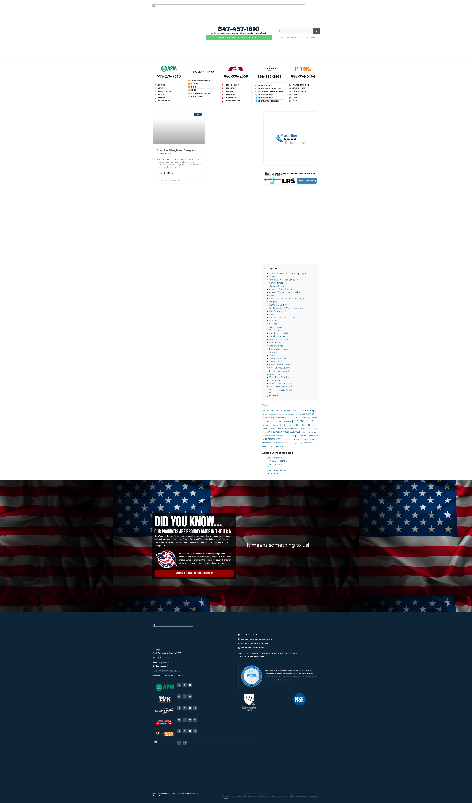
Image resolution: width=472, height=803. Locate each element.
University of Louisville (280, 383)
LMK (271, 314)
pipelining (303, 425)
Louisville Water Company (282, 317)
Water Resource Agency (281, 390)
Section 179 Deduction (280, 349)
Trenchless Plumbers (279, 377)
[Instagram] (195, 708)
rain (287, 428)
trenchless (274, 374)
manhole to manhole (291, 417)
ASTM (272, 276)
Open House (275, 327)
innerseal (290, 414)
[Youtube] (190, 685)
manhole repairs (270, 417)
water (266, 446)
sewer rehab (266, 435)
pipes (271, 428)
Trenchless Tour (277, 380)
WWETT (273, 396)
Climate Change (277, 286)
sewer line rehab (309, 432)
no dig (307, 417)
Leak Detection (274, 458)
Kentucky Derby (277, 305)
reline (292, 428)
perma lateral (285, 421)
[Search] (316, 31)
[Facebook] (179, 685)
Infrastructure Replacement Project (287, 298)
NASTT (272, 320)
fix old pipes (281, 414)
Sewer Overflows (277, 358)
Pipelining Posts (277, 336)
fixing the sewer (269, 414)
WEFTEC (273, 393)
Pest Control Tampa (277, 461)
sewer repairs (308, 435)
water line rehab (278, 446)
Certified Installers (278, 283)
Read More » (165, 173)
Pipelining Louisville (279, 333)
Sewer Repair (275, 361)
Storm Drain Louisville (280, 371)
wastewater (308, 443)
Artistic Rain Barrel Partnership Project (288, 273)
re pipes (299, 428)
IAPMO (272, 295)
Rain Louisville (276, 346)
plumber (279, 428)
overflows (274, 421)
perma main (268, 425)
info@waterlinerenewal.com (169, 671)
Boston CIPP (273, 473)
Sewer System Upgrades (281, 365)
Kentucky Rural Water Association (286, 308)
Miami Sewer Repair (276, 470)
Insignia (273, 302)
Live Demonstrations (279, 311)
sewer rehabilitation (276, 435)
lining (298, 414)
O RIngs (273, 324)
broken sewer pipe (271, 410)
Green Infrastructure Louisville (284, 292)
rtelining (273, 431)
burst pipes (285, 411)
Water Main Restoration (280, 387)
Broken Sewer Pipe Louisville (283, 280)
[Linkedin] (185, 685)
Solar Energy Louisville (280, 368)
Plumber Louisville (278, 339)
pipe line (283, 425)
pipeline (291, 425)
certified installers (300, 410)
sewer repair (291, 435)
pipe (276, 425)
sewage (273, 352)
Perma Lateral (276, 330)
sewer (272, 355)
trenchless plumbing (295, 443)
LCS (269, 467)
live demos (308, 414)
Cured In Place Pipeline (281, 289)
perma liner (302, 421)
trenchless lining (292, 439)
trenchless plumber (280, 443)
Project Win (275, 343)
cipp (313, 410)
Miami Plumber (274, 464)
